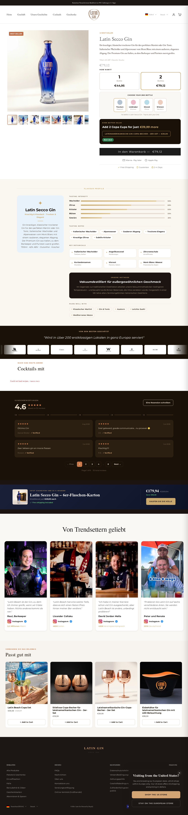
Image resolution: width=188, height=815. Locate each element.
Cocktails (57, 14)
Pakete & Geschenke (16, 775)
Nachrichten (60, 775)
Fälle (9, 783)
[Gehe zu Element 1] (12, 120)
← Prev (70, 464)
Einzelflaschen (13, 779)
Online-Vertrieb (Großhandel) (68, 792)
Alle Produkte (13, 770)
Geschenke (71, 14)
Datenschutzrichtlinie (120, 770)
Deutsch (162, 15)
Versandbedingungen (120, 775)
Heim (9, 14)
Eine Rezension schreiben (158, 403)
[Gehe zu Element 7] (78, 120)
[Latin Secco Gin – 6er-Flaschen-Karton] (20, 496)
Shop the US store (156, 794)
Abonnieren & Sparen (16, 796)
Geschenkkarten (14, 792)
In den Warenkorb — (140, 151)
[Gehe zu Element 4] (45, 120)
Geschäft (21, 14)
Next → (117, 464)
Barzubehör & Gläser (16, 788)
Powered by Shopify (87, 806)
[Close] (179, 773)
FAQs (57, 770)
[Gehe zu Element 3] (34, 120)
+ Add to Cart (26, 722)
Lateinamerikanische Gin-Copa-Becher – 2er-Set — (136, 134)
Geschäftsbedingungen (121, 783)
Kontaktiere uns (62, 783)
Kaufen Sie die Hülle (160, 501)
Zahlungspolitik (117, 779)
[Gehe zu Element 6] (67, 120)
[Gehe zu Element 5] (56, 120)
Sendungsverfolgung (64, 788)
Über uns (59, 779)
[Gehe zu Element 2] (23, 120)
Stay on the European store (156, 803)
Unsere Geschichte (39, 14)
